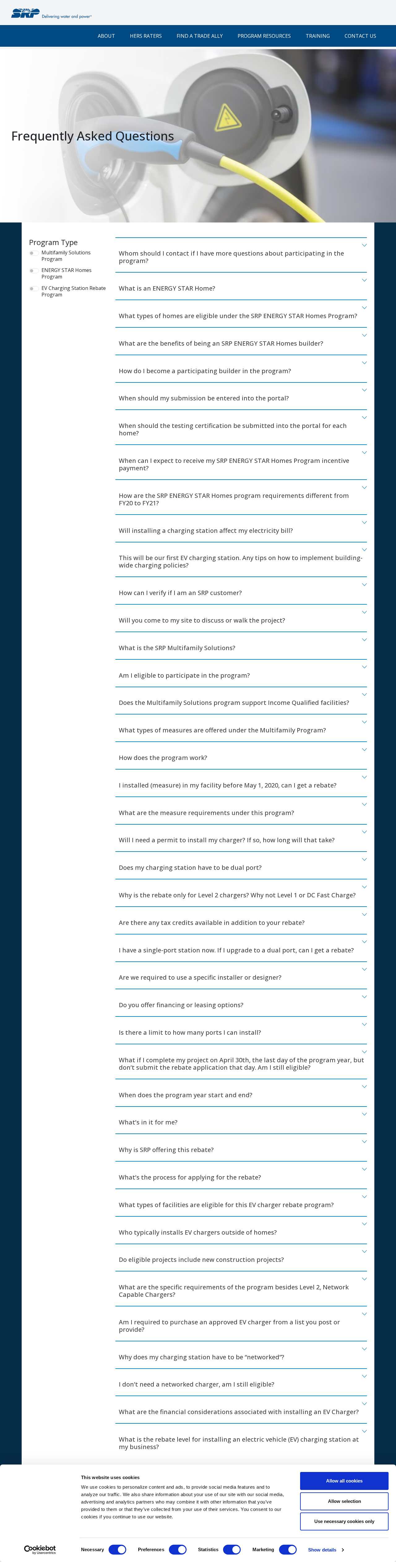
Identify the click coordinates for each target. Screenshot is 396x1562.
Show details (322, 1549)
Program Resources (264, 35)
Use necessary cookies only (344, 1521)
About (106, 35)
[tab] (241, 255)
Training (318, 35)
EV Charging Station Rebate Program (73, 291)
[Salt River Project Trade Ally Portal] (51, 13)
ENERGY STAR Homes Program (66, 273)
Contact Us (360, 35)
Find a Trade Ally (200, 35)
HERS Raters (146, 35)
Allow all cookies (344, 1480)
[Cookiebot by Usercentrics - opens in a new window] (40, 1550)
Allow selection (344, 1501)
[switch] (178, 1550)
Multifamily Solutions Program (66, 255)
